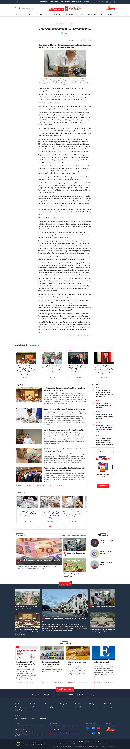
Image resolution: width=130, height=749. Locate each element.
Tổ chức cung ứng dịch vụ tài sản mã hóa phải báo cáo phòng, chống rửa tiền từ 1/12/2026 (64, 389)
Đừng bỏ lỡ (21, 493)
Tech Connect (76, 1)
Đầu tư (30, 14)
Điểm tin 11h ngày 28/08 (106, 553)
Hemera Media (41, 743)
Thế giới (101, 14)
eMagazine (83, 535)
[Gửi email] (84, 40)
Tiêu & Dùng (54, 1)
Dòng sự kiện (65, 644)
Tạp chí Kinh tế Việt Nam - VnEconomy (104, 744)
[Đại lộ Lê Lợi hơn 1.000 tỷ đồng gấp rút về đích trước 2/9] (27, 597)
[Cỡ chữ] (43, 40)
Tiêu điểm (22, 14)
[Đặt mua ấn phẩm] (110, 8)
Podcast (69, 535)
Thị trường (69, 14)
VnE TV (67, 1)
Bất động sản (92, 14)
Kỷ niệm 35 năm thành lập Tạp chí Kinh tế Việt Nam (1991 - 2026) (51, 664)
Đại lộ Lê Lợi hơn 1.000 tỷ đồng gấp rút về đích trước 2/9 (26, 608)
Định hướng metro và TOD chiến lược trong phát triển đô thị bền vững (25, 664)
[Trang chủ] (16, 14)
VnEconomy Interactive (102, 662)
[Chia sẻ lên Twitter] (81, 40)
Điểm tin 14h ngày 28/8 (106, 542)
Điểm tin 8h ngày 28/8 (106, 564)
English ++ (87, 1)
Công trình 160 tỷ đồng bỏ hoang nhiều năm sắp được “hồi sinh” (102, 631)
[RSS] (98, 733)
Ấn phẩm (103, 451)
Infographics (75, 535)
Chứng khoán (44, 1)
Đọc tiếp (19, 385)
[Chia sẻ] (90, 40)
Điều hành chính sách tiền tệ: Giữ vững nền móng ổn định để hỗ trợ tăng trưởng (72, 514)
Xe (62, 1)
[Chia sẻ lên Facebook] (78, 40)
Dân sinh (110, 14)
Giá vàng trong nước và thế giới (77, 663)
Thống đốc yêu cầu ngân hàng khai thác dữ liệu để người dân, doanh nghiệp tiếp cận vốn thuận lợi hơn (64, 469)
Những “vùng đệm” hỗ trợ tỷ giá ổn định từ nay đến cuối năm (64, 409)
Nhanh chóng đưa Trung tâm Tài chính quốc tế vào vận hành (64, 430)
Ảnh (16, 718)
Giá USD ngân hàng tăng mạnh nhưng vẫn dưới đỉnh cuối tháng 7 (27, 514)
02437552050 (56, 729)
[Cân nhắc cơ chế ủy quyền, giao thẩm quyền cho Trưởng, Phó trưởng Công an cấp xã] (27, 620)
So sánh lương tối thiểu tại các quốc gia (73, 575)
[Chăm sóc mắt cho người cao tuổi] (102, 597)
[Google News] (114, 2)
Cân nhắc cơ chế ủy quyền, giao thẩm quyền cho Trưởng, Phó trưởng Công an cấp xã (27, 632)
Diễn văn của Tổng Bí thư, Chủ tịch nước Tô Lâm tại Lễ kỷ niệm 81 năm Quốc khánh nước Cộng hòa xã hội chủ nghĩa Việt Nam (103, 370)
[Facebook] (96, 2)
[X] (99, 2)
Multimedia (21, 535)
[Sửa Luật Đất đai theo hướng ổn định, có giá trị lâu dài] (65, 603)
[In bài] (39, 40)
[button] (50, 526)
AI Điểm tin (103, 535)
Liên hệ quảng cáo (65, 733)
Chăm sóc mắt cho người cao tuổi (74, 554)
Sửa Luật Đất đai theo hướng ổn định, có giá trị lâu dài (64, 620)
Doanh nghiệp (80, 14)
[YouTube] (107, 2)
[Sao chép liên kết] (87, 40)
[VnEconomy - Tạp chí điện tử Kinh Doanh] (65, 689)
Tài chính (39, 14)
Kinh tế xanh (58, 14)
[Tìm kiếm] (19, 8)
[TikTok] (110, 2)
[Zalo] (103, 2)
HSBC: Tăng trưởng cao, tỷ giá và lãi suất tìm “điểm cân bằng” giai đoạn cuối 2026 (63, 450)
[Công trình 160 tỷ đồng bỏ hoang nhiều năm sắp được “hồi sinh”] (102, 620)
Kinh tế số (48, 14)
